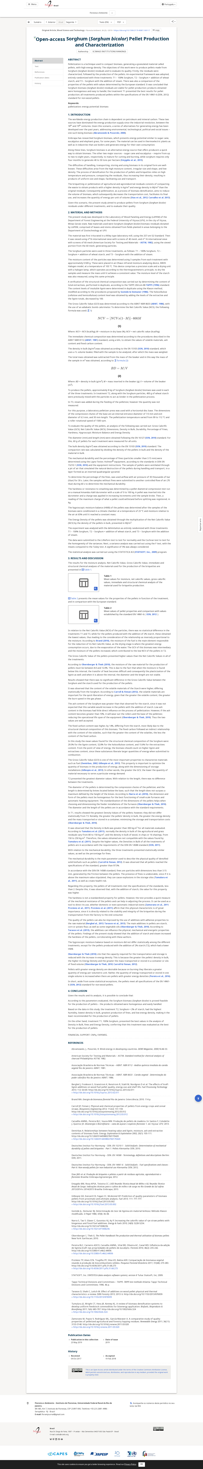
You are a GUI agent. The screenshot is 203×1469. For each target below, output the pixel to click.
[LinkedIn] (56, 1439)
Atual (61, 22)
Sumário (37, 22)
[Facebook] (59, 1439)
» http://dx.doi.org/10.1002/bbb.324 (89, 1311)
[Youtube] (62, 1439)
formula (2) (122, 360)
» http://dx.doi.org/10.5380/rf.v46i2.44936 (92, 1253)
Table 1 (87, 569)
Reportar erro (200, 525)
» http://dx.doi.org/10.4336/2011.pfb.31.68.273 (95, 1268)
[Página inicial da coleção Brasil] (37, 1433)
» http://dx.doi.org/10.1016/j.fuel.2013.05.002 (94, 1204)
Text (36, 66)
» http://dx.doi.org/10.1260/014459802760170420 (96, 1138)
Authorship (83, 51)
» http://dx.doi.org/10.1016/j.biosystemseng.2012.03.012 (100, 1114)
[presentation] (119, 318)
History (38, 83)
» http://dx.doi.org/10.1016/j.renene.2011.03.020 (95, 1327)
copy (155, 30)
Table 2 (74, 598)
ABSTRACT (39, 60)
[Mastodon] (53, 1439)
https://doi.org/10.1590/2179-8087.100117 (132, 30)
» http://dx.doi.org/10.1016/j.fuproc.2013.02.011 (95, 1092)
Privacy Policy (130, 1464)
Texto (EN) (104, 22)
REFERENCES (40, 72)
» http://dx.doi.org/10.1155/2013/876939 (92, 1297)
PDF (119, 22)
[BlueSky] (51, 1439)
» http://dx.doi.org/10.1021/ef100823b (91, 1228)
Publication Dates (42, 77)
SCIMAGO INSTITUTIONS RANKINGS (109, 51)
